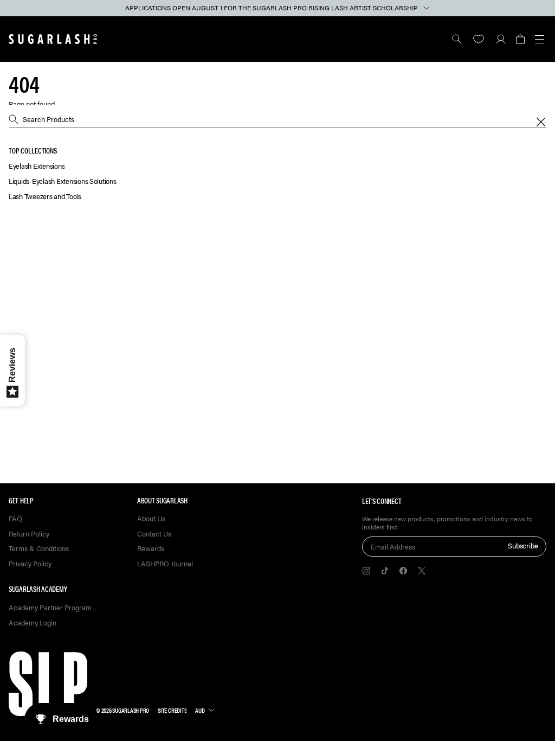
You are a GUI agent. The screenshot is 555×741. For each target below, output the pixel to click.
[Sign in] (501, 39)
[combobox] (277, 119)
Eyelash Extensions (36, 166)
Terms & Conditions (39, 548)
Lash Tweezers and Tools (45, 196)
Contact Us (154, 534)
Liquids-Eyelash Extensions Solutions (63, 181)
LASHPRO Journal (165, 563)
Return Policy (29, 534)
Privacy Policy (30, 563)
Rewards (150, 548)
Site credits (172, 710)
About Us (151, 518)
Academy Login (32, 623)
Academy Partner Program (50, 607)
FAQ (15, 518)
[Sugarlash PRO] (53, 39)
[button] (520, 39)
